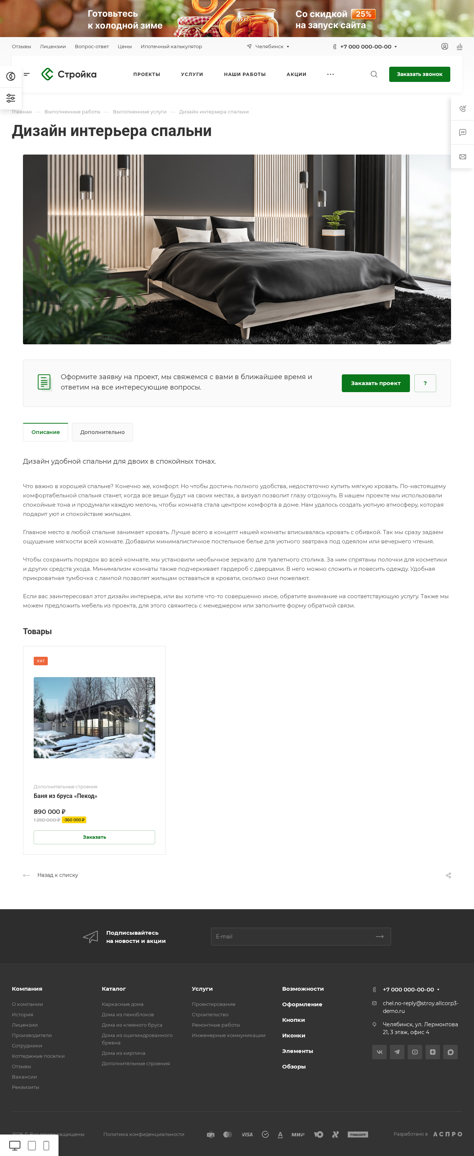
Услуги (202, 988)
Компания (27, 988)
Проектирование (214, 1004)
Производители (32, 1035)
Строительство (210, 1014)
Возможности (303, 988)
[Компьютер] (15, 1145)
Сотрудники (27, 1046)
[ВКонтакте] (379, 1052)
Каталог (114, 988)
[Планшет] (32, 1145)
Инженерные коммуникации (229, 1035)
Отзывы (21, 1066)
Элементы (297, 1050)
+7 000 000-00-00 (365, 46)
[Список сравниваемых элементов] (459, 46)
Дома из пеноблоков (128, 1014)
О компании (27, 1004)
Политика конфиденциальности (143, 1134)
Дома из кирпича (124, 1053)
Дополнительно (102, 432)
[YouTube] (415, 1052)
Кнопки (293, 1019)
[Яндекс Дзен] (432, 1052)
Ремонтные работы (216, 1025)
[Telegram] (397, 1052)
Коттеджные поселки (38, 1056)
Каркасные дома (123, 1004)
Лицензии (25, 1025)
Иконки (294, 1035)
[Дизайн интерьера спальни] (237, 248)
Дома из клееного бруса (132, 1025)
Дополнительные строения (136, 1063)
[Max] (450, 1052)
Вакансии (24, 1077)
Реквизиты (25, 1087)
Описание (45, 432)
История (22, 1014)
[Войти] (444, 46)
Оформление (302, 1004)
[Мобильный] (46, 1145)
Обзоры (294, 1066)
